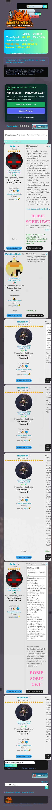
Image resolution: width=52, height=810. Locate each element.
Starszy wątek (12, 768)
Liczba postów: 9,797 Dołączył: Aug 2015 (24, 347)
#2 (46, 254)
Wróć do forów (38, 804)
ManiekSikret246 (31, 237)
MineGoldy (39, 37)
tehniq (31, 241)
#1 (49, 146)
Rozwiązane (10, 74)
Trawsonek (22, 322)
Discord (37, 34)
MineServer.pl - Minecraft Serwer (20, 804)
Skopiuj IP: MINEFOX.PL (26, 105)
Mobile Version (8, 806)
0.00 (16, 199)
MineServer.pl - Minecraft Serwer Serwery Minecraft (22, 70)
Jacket (12, 146)
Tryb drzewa (31, 135)
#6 (46, 564)
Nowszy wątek (28, 768)
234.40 (26, 374)
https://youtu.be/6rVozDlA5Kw (38, 209)
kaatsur (28, 243)
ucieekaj (39, 241)
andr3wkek (43, 239)
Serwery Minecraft (16, 40)
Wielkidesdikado (31, 239)
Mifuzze (47, 551)
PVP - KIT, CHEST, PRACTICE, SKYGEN (28, 72)
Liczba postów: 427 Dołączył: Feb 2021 (14, 171)
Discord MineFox (26, 111)
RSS (16, 806)
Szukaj (26, 34)
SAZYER (28, 235)
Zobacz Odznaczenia (14, 194)
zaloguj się (36, 60)
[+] (15, 175)
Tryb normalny (42, 135)
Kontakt (6, 804)
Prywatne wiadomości (17, 53)
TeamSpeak (12, 37)
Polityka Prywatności (26, 806)
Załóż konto (24, 60)
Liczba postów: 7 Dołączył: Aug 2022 (14, 279)
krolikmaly (29, 310)
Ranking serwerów (26, 117)
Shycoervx (38, 235)
